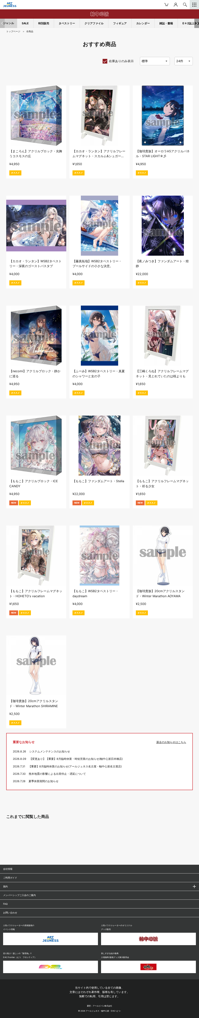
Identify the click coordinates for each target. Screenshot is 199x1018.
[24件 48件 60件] (184, 61)
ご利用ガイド (10, 877)
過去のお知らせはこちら (171, 742)
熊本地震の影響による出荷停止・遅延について (57, 773)
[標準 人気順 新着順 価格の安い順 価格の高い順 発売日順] (155, 61)
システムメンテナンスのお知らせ (49, 751)
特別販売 (43, 23)
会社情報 (7, 868)
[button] (196, 23)
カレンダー (143, 23)
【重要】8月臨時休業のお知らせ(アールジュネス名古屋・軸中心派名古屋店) (75, 766)
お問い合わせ (10, 912)
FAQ (5, 903)
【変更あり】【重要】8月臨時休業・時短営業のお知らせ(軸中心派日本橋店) (76, 758)
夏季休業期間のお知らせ (43, 781)
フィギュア (120, 23)
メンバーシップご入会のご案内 (19, 895)
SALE (25, 23)
